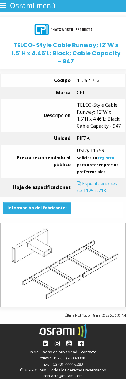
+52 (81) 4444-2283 (67, 364)
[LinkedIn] (45, 343)
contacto (88, 351)
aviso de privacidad (59, 351)
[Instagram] (57, 343)
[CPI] (63, 29)
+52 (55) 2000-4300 (69, 358)
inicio (34, 351)
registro (106, 157)
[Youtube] (69, 343)
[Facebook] (81, 343)
